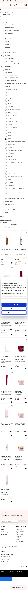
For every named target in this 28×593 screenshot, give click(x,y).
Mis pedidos (4, 558)
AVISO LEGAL (3, 547)
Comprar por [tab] (4, 10)
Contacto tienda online (21, 541)
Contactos (3, 531)
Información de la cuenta (7, 554)
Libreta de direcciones (6, 556)
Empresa (3, 529)
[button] (12, 232)
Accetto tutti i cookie (14, 304)
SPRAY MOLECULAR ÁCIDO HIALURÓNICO (6, 250)
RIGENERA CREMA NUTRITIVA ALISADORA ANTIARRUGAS (20, 458)
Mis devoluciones (5, 561)
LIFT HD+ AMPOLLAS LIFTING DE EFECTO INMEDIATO (5, 358)
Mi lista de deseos (5, 559)
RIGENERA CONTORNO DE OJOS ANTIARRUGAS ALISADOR (7, 425)
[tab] (14, 22)
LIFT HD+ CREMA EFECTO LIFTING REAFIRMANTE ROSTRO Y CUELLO (6, 322)
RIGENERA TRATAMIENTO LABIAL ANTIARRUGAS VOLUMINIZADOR (6, 458)
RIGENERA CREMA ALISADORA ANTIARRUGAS (19, 391)
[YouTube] (26, 567)
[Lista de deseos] (24, 5)
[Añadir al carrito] (12, 263)
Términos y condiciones (21, 543)
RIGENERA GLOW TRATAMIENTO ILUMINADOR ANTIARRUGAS (5, 491)
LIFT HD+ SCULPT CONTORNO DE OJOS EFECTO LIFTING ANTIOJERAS (6, 391)
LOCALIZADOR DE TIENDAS (6, 549)
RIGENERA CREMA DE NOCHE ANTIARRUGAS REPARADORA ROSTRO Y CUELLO (20, 425)
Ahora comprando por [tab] (6, 12)
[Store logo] (14, 5)
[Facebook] (21, 567)
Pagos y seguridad (20, 529)
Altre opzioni (21, 300)
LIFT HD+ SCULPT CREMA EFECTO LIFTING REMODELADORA (21, 358)
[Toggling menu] (2, 4)
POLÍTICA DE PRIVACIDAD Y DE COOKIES (9, 546)
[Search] (4, 5)
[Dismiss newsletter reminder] (25, 587)
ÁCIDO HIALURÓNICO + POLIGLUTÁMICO (20, 250)
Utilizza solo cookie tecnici (14, 312)
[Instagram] (24, 567)
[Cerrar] (16, 20)
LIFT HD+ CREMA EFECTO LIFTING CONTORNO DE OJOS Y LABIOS (20, 322)
